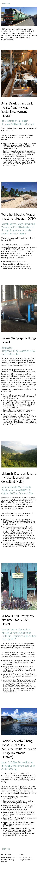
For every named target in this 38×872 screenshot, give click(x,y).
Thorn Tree (5, 4)
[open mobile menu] (35, 3)
